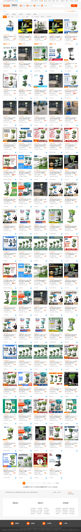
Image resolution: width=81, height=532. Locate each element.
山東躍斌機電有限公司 (7, 473)
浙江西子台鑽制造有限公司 (37, 174)
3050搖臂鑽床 (36, 40)
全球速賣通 (21, 529)
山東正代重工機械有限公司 (22, 39)
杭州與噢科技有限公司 (52, 256)
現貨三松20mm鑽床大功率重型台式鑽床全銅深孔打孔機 (71, 37)
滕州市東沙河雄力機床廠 (22, 66)
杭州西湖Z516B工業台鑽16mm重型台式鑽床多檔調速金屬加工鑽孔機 (10, 200)
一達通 (74, 529)
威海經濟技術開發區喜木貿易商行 (68, 418)
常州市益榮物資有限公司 (73, 513)
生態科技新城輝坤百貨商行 (7, 391)
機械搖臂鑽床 (26, 40)
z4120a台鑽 (58, 492)
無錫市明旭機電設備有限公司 (37, 66)
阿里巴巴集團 (4, 529)
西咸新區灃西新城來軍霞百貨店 (52, 418)
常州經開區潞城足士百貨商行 (22, 337)
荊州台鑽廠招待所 (47, 513)
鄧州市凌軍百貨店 (37, 418)
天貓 (27, 529)
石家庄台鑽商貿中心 (34, 510)
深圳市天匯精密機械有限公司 (52, 174)
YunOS (52, 529)
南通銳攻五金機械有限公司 (37, 473)
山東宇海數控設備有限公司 (37, 39)
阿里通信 (55, 529)
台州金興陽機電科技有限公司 (7, 147)
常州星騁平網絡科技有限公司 (37, 256)
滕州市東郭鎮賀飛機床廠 (22, 473)
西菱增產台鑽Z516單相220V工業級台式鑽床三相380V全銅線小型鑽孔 (25, 227)
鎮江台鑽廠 (46, 508)
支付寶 (63, 529)
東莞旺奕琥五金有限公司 (22, 201)
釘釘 (68, 529)
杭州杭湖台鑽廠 (39, 510)
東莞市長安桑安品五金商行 (68, 391)
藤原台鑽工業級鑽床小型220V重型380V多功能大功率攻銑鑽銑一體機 (71, 390)
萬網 (58, 529)
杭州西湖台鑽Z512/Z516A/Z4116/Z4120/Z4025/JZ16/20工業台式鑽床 (25, 254)
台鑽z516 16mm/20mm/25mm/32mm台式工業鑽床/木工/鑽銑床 (25, 471)
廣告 (15, 37)
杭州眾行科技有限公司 (22, 147)
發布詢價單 (70, 492)
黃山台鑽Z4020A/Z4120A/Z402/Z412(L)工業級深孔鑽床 (9, 64)
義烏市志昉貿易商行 (68, 364)
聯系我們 (56, 528)
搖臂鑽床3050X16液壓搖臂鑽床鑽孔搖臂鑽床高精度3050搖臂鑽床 (40, 37)
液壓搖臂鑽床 (41, 40)
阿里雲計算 (48, 529)
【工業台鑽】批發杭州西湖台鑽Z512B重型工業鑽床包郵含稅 (10, 444)
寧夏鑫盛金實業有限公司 (60, 508)
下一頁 (44, 483)
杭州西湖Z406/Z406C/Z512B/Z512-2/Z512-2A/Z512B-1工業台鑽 (40, 471)
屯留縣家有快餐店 (65, 508)
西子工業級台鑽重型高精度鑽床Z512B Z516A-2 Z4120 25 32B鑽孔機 (40, 173)
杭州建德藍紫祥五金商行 (7, 418)
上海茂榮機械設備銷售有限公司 (52, 66)
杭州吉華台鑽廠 (46, 510)
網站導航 (60, 528)
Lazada (78, 529)
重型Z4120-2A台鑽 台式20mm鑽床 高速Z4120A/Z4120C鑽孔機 (55, 91)
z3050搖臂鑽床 (21, 40)
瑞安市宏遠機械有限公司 (7, 39)
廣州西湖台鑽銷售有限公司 (7, 174)
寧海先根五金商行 (22, 418)
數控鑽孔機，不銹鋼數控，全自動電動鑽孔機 (10, 37)
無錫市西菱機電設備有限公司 (22, 391)
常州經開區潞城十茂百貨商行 (7, 337)
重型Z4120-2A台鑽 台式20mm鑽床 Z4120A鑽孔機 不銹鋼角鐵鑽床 (10, 118)
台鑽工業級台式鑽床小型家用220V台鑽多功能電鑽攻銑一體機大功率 (55, 200)
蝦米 (45, 529)
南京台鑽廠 (39, 513)
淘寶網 (25, 529)
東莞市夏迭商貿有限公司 (68, 337)
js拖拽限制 (57, 513)
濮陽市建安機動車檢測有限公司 (67, 510)
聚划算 (30, 529)
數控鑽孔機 (5, 40)
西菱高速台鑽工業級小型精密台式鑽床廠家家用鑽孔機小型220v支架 (25, 390)
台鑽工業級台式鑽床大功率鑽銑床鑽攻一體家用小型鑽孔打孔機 (71, 362)
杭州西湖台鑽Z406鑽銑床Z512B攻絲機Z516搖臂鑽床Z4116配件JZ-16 (10, 173)
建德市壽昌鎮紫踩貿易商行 (7, 66)
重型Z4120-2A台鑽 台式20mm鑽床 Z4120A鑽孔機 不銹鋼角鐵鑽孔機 (25, 64)
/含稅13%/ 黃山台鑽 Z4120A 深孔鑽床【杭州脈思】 (10, 91)
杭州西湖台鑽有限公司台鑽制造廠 (36, 508)
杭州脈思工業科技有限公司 (7, 93)
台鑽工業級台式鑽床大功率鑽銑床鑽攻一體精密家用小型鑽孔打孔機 (40, 146)
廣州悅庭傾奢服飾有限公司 (52, 147)
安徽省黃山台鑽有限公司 (7, 256)
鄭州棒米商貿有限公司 (52, 473)
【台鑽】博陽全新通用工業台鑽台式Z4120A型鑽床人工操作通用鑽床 (40, 91)
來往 (66, 529)
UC (60, 529)
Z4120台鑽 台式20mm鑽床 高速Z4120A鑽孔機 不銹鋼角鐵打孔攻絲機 (25, 118)
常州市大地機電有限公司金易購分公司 (68, 147)
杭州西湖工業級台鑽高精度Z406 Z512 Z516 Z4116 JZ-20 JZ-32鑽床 (55, 390)
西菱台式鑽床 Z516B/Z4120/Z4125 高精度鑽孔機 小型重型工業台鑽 (10, 471)
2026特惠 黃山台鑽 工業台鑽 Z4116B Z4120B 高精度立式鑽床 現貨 (55, 227)
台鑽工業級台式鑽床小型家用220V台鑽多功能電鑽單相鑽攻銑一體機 (10, 146)
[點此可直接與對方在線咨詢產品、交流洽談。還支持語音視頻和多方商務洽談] (76, 44)
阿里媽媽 (41, 529)
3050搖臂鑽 (57, 40)
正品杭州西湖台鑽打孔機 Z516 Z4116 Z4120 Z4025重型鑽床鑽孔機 (71, 146)
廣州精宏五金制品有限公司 (37, 147)
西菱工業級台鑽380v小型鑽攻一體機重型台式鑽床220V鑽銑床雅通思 (25, 173)
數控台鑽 (13, 40)
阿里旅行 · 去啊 (37, 529)
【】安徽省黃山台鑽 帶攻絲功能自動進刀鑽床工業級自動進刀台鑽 (10, 254)
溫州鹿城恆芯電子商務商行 (37, 391)
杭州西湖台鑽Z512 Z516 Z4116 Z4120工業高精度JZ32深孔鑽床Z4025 (10, 417)
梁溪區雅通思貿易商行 (22, 174)
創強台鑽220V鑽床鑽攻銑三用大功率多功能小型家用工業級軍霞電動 (55, 417)
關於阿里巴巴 (51, 528)
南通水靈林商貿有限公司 (68, 201)
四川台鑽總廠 (39, 508)
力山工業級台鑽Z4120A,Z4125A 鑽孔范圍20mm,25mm (71, 64)
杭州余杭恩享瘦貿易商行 (68, 174)
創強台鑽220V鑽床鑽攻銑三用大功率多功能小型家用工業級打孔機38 (40, 390)
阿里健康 (71, 529)
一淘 (33, 529)
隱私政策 (47, 528)
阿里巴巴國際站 (9, 529)
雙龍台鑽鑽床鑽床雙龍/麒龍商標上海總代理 (25, 91)
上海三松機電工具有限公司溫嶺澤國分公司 (68, 39)
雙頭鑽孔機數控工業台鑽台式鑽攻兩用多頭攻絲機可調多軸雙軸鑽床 (71, 227)
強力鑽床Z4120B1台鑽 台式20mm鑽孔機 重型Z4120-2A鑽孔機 (40, 200)
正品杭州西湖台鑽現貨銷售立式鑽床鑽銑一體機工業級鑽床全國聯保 (55, 173)
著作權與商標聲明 (34, 528)
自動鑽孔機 (9, 40)
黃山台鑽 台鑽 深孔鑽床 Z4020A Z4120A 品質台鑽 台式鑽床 (40, 64)
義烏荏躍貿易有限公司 (37, 337)
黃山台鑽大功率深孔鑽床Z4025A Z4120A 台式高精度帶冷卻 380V (55, 64)
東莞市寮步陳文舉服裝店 (60, 510)
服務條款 (43, 528)
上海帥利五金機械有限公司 (22, 93)
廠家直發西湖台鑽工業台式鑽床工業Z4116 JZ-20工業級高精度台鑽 (25, 146)
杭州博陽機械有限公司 (37, 93)
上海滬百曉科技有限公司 (22, 256)
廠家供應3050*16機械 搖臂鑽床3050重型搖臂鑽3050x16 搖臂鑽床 (55, 37)
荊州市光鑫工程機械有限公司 (67, 513)
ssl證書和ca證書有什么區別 (73, 508)
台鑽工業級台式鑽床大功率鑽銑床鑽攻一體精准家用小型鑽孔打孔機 (10, 390)
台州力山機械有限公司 (68, 66)
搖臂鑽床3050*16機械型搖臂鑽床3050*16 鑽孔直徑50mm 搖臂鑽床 (25, 37)
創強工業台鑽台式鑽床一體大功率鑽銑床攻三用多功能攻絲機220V (25, 200)
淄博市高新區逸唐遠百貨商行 (52, 201)
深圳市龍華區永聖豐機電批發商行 (52, 391)
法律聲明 (39, 528)
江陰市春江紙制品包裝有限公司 (74, 510)
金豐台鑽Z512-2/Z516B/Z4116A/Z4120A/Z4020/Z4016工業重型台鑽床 (55, 471)
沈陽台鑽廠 (32, 513)
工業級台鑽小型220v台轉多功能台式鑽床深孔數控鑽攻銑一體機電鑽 (71, 173)
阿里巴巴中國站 (15, 529)
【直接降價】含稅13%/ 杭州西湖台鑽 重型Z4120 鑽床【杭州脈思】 (71, 444)
